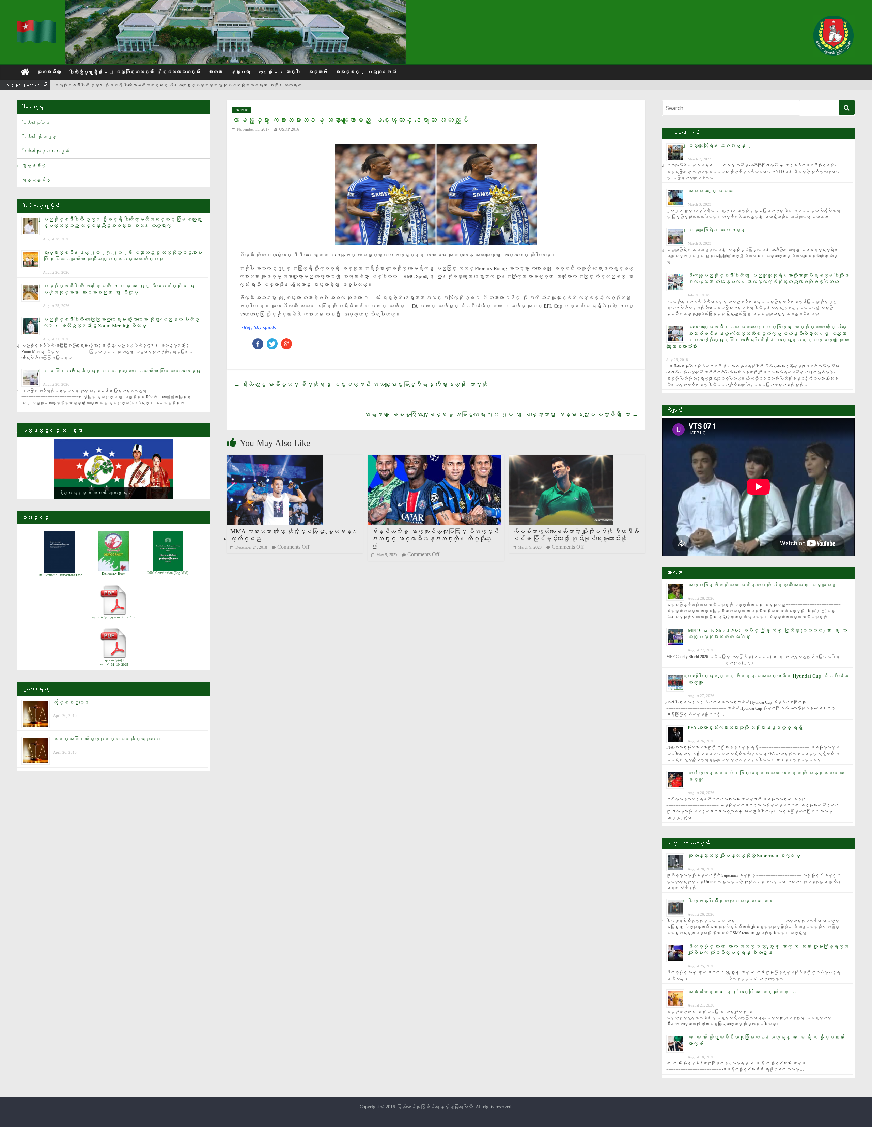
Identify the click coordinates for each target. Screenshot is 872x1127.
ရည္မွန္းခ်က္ (35, 179)
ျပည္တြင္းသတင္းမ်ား (134, 72)
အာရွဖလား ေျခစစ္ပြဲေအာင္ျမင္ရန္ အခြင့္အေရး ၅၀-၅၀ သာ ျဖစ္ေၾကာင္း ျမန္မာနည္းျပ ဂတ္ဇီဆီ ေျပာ (501, 414)
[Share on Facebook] (257, 341)
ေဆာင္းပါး (292, 72)
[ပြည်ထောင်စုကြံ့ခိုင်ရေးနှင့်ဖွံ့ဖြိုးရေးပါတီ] (37, 24)
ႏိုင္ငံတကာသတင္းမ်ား (181, 72)
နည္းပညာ (240, 72)
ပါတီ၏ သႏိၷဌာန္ (38, 137)
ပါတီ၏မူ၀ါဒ (35, 122)
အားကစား (215, 72)
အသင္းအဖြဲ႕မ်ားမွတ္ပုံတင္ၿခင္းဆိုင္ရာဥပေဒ (106, 739)
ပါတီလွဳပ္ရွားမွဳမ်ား (85, 72)
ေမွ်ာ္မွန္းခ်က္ (33, 165)
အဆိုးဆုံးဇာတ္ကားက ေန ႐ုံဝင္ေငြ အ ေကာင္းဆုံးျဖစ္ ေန (742, 992)
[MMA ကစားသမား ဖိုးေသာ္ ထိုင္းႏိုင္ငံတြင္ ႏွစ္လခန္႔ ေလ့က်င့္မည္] (275, 459)
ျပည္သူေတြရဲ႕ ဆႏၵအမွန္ (716, 230)
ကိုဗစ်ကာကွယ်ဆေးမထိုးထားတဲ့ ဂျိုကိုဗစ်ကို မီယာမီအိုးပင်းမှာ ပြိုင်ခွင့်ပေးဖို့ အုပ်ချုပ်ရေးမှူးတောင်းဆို (576, 535)
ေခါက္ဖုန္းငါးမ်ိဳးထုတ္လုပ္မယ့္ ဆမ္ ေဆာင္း (731, 901)
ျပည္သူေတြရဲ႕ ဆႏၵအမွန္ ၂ (720, 145)
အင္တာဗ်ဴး (317, 72)
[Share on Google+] (286, 341)
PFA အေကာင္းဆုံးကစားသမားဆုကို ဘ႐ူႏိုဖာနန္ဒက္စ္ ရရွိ (745, 727)
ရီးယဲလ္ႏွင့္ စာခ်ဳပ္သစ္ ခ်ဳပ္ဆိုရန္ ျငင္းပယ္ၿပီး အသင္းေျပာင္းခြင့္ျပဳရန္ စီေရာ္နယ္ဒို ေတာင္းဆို (360, 384)
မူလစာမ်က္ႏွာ (49, 72)
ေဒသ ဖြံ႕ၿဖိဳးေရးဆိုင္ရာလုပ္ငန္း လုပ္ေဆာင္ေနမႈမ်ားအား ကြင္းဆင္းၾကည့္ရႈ (121, 371)
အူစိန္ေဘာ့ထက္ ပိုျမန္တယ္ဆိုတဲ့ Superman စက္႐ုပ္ (744, 855)
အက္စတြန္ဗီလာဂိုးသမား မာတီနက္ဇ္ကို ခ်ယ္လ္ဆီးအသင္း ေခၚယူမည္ (762, 585)
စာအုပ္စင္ (347, 72)
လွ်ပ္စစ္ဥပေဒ (71, 702)
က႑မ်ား (265, 72)
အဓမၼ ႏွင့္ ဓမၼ (710, 191)
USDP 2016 (289, 129)
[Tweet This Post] (272, 341)
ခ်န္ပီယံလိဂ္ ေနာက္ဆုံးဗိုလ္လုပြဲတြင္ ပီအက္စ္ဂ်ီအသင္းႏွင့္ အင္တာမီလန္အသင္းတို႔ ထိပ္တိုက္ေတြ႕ (435, 538)
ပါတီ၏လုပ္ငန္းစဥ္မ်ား (45, 151)
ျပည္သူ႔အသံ (381, 72)
